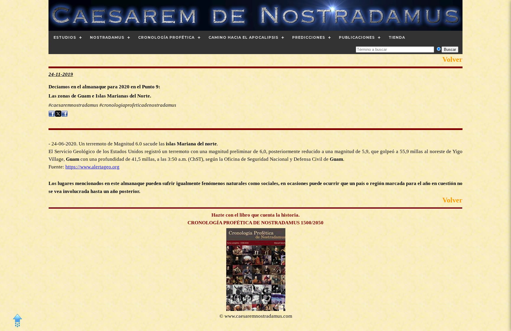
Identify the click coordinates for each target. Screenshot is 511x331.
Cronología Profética (166, 37)
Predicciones (308, 37)
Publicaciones (357, 37)
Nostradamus (107, 37)
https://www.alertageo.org (92, 167)
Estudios (65, 37)
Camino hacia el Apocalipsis (243, 37)
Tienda (397, 37)
